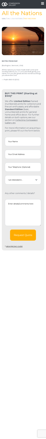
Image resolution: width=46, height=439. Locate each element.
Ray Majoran (30, 19)
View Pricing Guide (14, 246)
